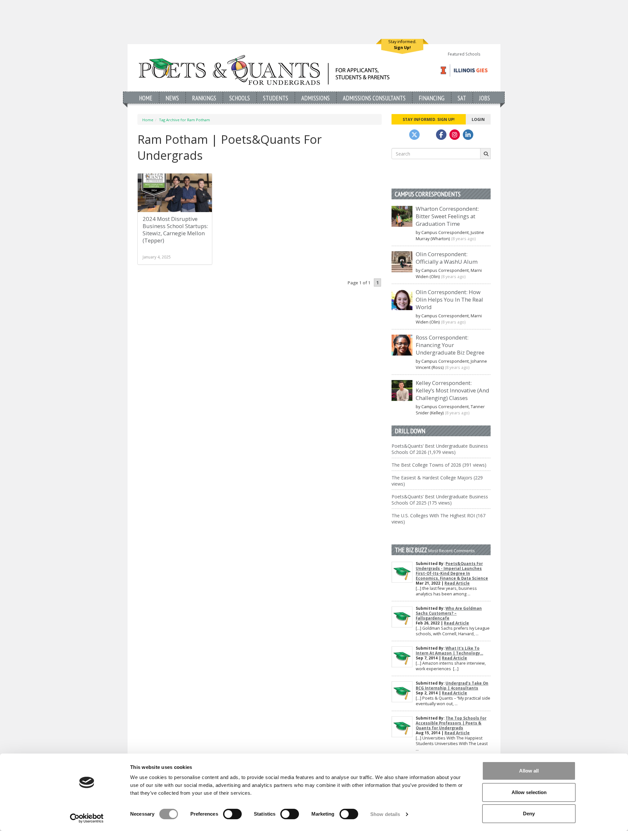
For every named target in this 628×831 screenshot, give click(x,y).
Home (145, 98)
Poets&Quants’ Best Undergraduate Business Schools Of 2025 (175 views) (440, 499)
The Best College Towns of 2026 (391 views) (439, 465)
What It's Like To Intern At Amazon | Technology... (449, 651)
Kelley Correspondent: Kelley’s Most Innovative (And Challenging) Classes (452, 390)
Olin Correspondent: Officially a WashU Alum (447, 257)
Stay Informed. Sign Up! (429, 119)
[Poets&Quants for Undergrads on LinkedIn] (468, 134)
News (172, 98)
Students (275, 98)
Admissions (315, 98)
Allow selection (529, 792)
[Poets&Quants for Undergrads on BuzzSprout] (428, 134)
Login (478, 119)
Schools (239, 98)
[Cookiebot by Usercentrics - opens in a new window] (86, 818)
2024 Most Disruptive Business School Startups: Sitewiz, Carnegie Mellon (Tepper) (175, 229)
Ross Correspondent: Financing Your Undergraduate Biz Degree (450, 345)
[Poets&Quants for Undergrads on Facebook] (441, 134)
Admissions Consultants (374, 98)
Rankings (204, 98)
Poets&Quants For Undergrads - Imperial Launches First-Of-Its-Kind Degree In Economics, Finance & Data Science (452, 571)
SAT (462, 98)
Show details (385, 814)
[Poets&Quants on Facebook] (454, 134)
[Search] (485, 153)
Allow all (529, 770)
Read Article (457, 583)
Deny (529, 813)
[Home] (264, 70)
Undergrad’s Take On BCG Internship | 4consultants (452, 685)
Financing (432, 98)
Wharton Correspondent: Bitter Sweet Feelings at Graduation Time (447, 216)
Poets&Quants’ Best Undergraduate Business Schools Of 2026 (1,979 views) (440, 449)
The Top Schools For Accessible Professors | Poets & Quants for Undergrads (451, 723)
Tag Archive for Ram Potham (184, 119)
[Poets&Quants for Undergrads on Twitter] (414, 134)
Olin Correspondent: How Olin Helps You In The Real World (449, 299)
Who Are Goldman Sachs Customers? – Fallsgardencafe (449, 613)
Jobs (484, 98)
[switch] (232, 814)
